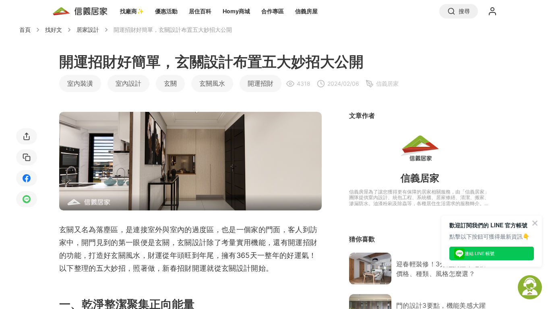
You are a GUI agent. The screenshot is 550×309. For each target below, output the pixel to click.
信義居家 (420, 178)
